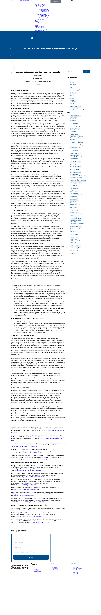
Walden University (40, 27)
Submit (31, 557)
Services (35, 3)
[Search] (86, 71)
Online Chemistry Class (44, 15)
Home (35, 1)
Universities (36, 25)
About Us (36, 20)
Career (37, 21)
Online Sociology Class (44, 17)
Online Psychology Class (41, 5)
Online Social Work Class (42, 13)
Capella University (40, 26)
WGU (37, 31)
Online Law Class (40, 19)
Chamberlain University (41, 29)
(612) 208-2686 (73, 3)
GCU (37, 32)
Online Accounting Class (44, 8)
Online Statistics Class (44, 11)
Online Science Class (41, 14)
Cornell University (40, 30)
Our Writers (38, 24)
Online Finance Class (43, 9)
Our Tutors (38, 22)
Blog (35, 35)
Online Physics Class (43, 16)
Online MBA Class (40, 6)
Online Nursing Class (41, 4)
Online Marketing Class (44, 10)
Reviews (35, 34)
